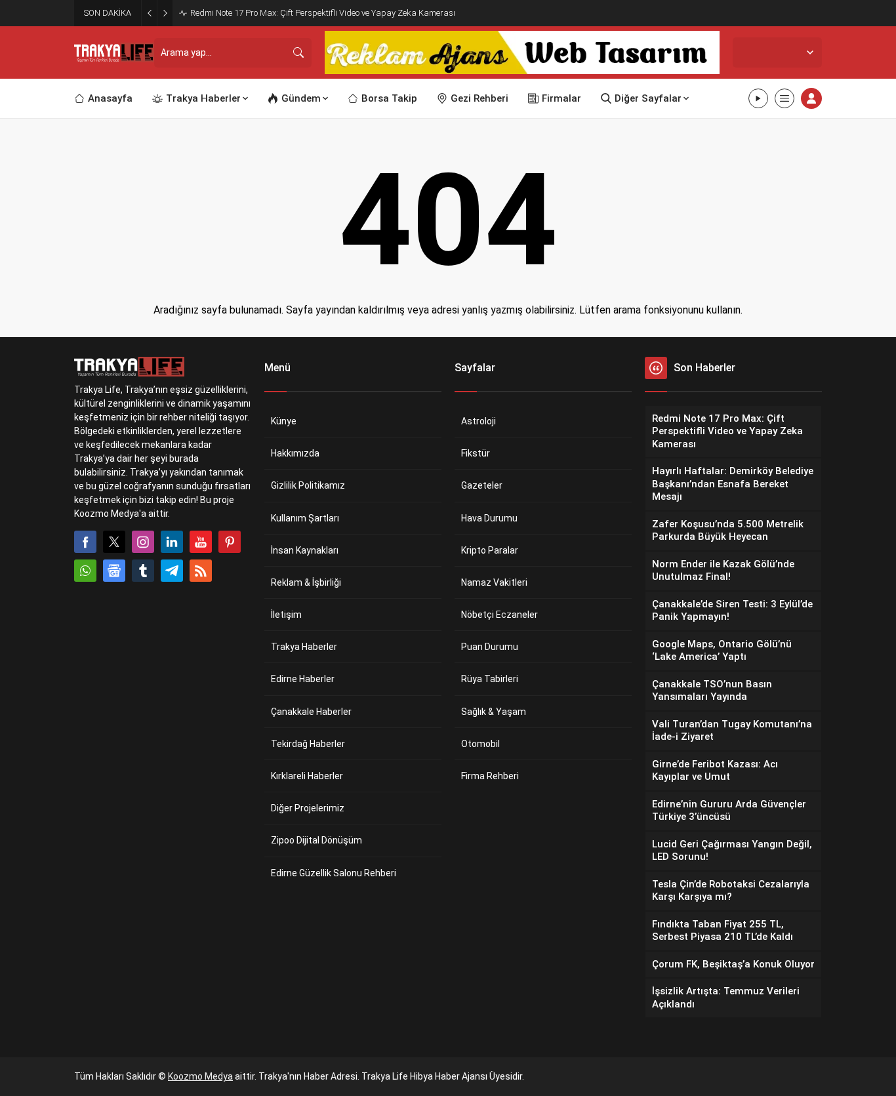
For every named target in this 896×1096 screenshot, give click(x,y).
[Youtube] (201, 542)
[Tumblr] (143, 570)
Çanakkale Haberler (311, 711)
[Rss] (201, 570)
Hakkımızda (295, 453)
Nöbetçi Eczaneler (499, 614)
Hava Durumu (489, 518)
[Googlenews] (114, 570)
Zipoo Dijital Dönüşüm (316, 840)
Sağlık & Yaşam (493, 711)
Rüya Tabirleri (489, 679)
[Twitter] (114, 542)
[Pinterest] (229, 542)
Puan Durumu (489, 646)
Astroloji (478, 421)
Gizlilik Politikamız (308, 485)
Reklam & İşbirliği (306, 582)
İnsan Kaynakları (304, 550)
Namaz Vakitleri (494, 582)
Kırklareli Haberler (307, 776)
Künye (283, 421)
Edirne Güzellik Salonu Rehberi (333, 873)
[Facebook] (85, 542)
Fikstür (475, 453)
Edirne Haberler (303, 679)
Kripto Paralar (489, 550)
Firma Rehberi (490, 776)
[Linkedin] (172, 542)
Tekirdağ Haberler (308, 744)
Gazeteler (481, 485)
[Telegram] (172, 570)
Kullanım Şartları (305, 518)
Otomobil (480, 744)
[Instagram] (143, 542)
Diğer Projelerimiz (307, 808)
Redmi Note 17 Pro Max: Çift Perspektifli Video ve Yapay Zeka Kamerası (322, 13)
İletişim (286, 614)
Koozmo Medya (200, 1076)
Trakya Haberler (304, 646)
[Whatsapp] (85, 570)
